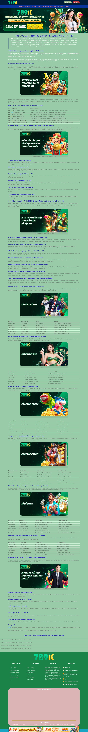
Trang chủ (21, 6)
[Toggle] (1, 640)
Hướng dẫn (60, 6)
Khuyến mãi (66, 6)
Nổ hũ (43, 6)
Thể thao (34, 6)
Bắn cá (47, 6)
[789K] (12, 2)
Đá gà (55, 6)
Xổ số (51, 6)
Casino (38, 6)
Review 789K (27, 6)
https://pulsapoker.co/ (73, 670)
